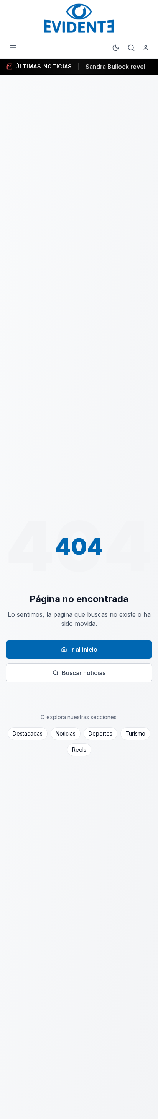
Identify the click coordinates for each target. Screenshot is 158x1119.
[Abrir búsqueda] (131, 48)
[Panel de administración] (146, 47)
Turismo (135, 733)
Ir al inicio (83, 649)
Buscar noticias (83, 673)
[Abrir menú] (13, 48)
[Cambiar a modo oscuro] (116, 48)
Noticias (66, 733)
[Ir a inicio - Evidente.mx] (79, 18)
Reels (79, 749)
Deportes (100, 733)
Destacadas (28, 733)
